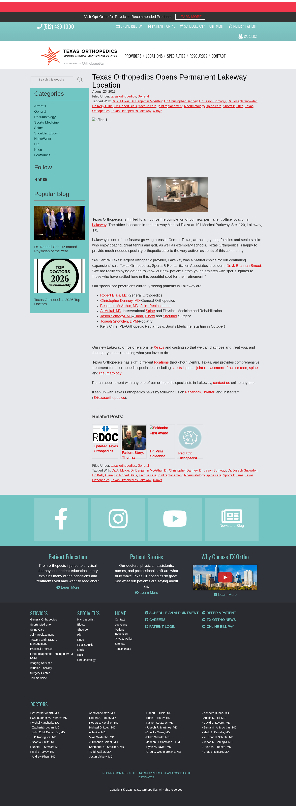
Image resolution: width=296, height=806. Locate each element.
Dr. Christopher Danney (181, 101)
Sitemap (120, 643)
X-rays (157, 111)
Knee (38, 150)
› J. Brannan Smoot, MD (102, 742)
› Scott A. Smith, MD (42, 742)
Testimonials (123, 648)
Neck (80, 649)
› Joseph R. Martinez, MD (161, 727)
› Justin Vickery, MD (100, 756)
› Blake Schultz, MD (157, 737)
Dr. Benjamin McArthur (146, 101)
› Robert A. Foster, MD (101, 717)
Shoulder (170, 316)
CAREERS (250, 36)
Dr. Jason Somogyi (212, 101)
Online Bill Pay (131, 26)
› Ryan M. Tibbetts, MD (216, 746)
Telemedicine (38, 678)
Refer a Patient (221, 613)
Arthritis (40, 106)
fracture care (147, 106)
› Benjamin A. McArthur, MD (219, 727)
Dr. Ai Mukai (120, 101)
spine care (213, 106)
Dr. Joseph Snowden (243, 101)
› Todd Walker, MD (99, 751)
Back (80, 654)
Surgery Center (40, 673)
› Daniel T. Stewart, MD (45, 746)
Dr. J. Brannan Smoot (244, 266)
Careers (157, 620)
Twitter (208, 392)
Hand (139, 316)
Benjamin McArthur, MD (119, 306)
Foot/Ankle (42, 155)
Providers (133, 56)
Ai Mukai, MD (110, 311)
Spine (150, 311)
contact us (221, 383)
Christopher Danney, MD (120, 301)
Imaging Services (41, 663)
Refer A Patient (244, 26)
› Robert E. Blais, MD (158, 713)
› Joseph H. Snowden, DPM (162, 742)
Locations (154, 56)
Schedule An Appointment (203, 26)
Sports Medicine (46, 122)
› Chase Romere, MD (215, 751)
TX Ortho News (221, 620)
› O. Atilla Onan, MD (157, 732)
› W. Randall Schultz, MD (217, 737)
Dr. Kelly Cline (102, 106)
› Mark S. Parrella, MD (216, 732)
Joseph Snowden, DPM (119, 321)
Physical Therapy (41, 648)
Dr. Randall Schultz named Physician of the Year (55, 249)
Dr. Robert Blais (125, 106)
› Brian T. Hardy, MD (157, 717)
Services (39, 613)
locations (161, 362)
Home (120, 613)
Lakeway (99, 225)
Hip (36, 144)
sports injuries (183, 368)
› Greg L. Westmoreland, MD (163, 751)
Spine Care (37, 629)
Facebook (193, 392)
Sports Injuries (233, 106)
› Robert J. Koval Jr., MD (102, 722)
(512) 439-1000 (58, 26)
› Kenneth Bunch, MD (215, 713)
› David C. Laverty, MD (216, 722)
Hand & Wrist (85, 619)
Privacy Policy (123, 638)
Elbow (150, 316)
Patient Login (161, 627)
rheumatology (110, 373)
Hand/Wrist (42, 139)
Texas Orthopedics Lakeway (131, 111)
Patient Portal (163, 26)
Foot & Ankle (85, 644)
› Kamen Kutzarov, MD (159, 722)
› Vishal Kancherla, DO (44, 722)
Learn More (190, 17)
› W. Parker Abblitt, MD (44, 713)
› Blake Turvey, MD (42, 751)
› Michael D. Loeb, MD (101, 727)
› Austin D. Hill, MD (214, 717)
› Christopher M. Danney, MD (48, 717)
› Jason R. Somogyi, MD (217, 742)
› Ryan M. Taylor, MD (158, 746)
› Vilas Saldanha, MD (100, 737)
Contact (219, 56)
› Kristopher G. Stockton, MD (105, 746)
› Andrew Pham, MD (42, 756)
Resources (198, 56)
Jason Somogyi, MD (116, 316)
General (143, 96)
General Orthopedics (43, 619)
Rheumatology (194, 106)
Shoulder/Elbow (46, 133)
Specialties (176, 56)
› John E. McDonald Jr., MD (47, 732)
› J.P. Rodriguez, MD (43, 737)
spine (253, 368)
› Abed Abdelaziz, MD (101, 713)
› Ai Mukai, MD (96, 732)
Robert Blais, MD (113, 295)
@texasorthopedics (109, 398)
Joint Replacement (156, 306)
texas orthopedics (123, 96)
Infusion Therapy (41, 668)
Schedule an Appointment (173, 613)
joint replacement (170, 106)
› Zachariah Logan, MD (45, 727)
